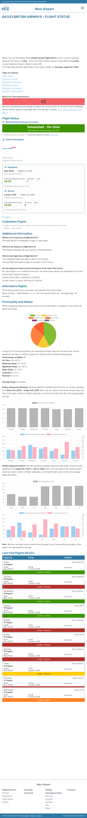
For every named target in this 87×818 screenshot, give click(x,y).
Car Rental (28, 793)
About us (39, 816)
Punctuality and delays (12, 88)
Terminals (28, 790)
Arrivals (5, 793)
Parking (48, 790)
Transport (71, 790)
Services (49, 796)
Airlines (5, 802)
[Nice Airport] (5, 7)
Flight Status (7, 76)
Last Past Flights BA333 (12, 91)
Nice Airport (44, 8)
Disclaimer (25, 816)
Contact (32, 816)
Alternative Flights (10, 85)
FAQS (47, 808)
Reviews (48, 802)
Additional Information (11, 82)
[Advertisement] (43, 38)
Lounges (49, 799)
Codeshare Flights (10, 79)
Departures (7, 796)
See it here (54, 135)
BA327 (32, 293)
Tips (47, 805)
